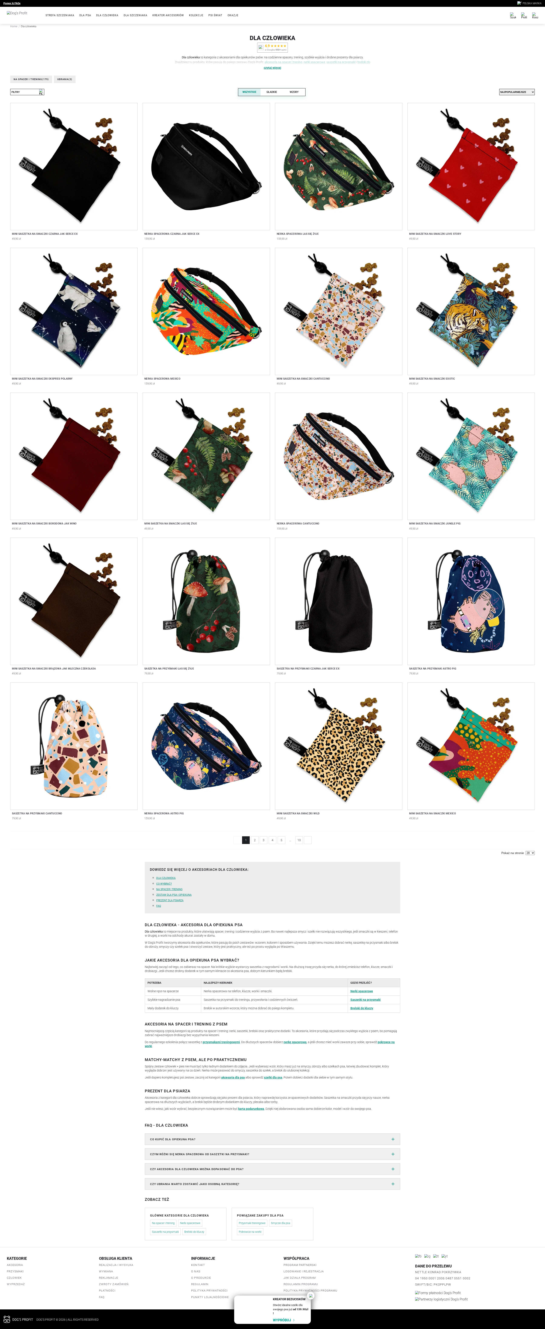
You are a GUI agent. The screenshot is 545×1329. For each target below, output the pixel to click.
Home (13, 26)
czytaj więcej (272, 68)
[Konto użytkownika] (524, 15)
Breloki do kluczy (361, 1008)
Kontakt (198, 1265)
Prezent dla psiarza (170, 900)
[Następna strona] (308, 840)
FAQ (158, 905)
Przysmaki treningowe (252, 1223)
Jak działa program (300, 1277)
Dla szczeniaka (136, 15)
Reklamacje (108, 1277)
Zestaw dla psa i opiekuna (174, 894)
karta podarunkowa (251, 1108)
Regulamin (199, 1284)
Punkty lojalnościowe (210, 1297)
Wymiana (106, 1271)
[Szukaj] (513, 15)
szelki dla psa (273, 1077)
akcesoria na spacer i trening (283, 62)
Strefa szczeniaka (60, 15)
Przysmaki (15, 1271)
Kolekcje (196, 15)
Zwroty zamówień (114, 1284)
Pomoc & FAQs (11, 3)
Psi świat (215, 15)
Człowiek (14, 1277)
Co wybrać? (164, 883)
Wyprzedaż (16, 1284)
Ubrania (64, 79)
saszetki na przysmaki (341, 62)
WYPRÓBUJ (282, 1320)
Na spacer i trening (31, 79)
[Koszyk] (535, 15)
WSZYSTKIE (249, 92)
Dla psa (85, 15)
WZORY (294, 92)
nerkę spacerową (295, 1042)
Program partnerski (300, 1265)
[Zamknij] (310, 1295)
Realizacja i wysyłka (116, 1265)
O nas (195, 1271)
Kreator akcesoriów (168, 15)
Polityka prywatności (209, 1290)
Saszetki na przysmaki (365, 999)
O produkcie (201, 1277)
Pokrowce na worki (250, 1231)
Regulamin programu (301, 1284)
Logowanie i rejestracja (304, 1271)
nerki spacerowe (314, 62)
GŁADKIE (272, 92)
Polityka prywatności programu (310, 1290)
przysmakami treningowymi (221, 1042)
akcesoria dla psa (233, 1077)
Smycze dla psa (280, 1223)
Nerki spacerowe (361, 991)
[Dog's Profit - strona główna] (23, 15)
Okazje (233, 15)
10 (299, 840)
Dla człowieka (107, 15)
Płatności (107, 1290)
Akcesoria (15, 1265)
